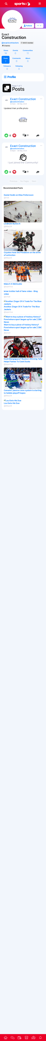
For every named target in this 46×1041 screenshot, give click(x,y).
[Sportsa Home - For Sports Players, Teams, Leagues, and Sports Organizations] (22, 4)
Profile (11, 76)
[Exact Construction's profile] (6, 100)
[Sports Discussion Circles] (12, 1037)
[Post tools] (40, 98)
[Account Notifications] (40, 1037)
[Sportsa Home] (5, 1037)
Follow (28, 26)
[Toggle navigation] (39, 4)
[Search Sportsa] (6, 4)
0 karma (7, 46)
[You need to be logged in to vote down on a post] (14, 135)
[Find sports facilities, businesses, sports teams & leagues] (33, 1037)
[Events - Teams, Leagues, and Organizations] (19, 1037)
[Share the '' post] (38, 135)
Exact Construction (23, 99)
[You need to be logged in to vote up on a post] (6, 135)
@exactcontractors (10, 43)
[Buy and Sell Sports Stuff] (26, 1037)
